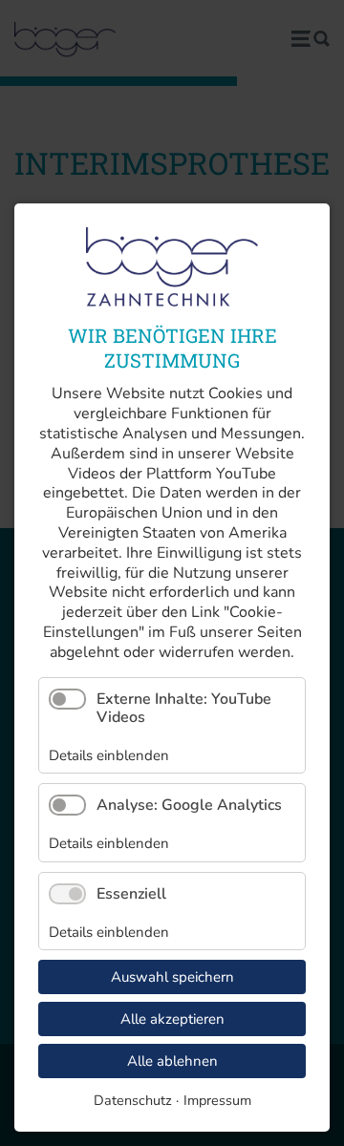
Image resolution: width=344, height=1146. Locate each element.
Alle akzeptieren (172, 1019)
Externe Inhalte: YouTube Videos (184, 708)
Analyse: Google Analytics (189, 805)
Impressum (217, 1100)
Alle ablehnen (172, 1061)
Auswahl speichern (172, 977)
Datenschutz (133, 1100)
